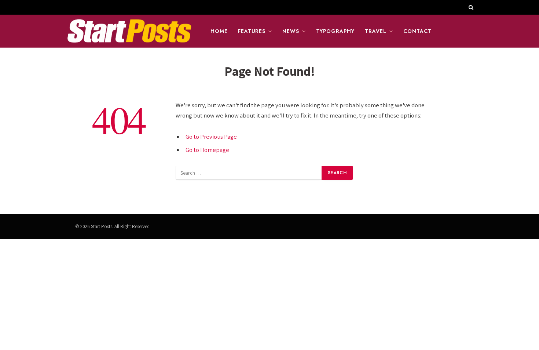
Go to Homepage (207, 150)
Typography (335, 31)
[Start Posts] (129, 31)
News (290, 31)
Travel (375, 31)
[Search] (470, 7)
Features (252, 31)
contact (417, 31)
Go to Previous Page (211, 137)
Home (219, 31)
